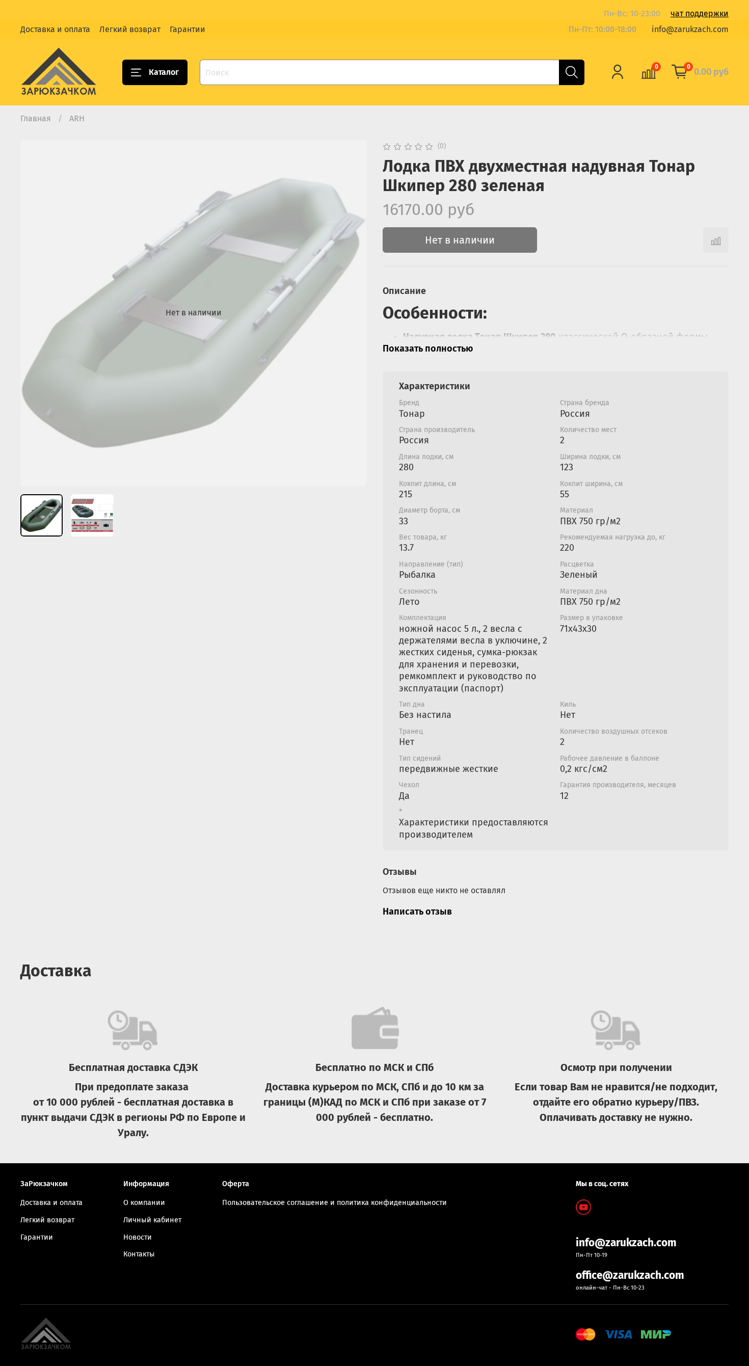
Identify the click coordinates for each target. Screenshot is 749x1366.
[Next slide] (350, 313)
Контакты (139, 1254)
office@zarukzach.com (630, 1275)
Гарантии (187, 29)
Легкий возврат (129, 29)
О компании (144, 1202)
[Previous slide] (36, 313)
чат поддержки (700, 13)
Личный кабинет (152, 1220)
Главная (35, 118)
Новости (137, 1237)
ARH (77, 118)
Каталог (164, 72)
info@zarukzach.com (690, 29)
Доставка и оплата (55, 29)
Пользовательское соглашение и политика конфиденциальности (334, 1202)
